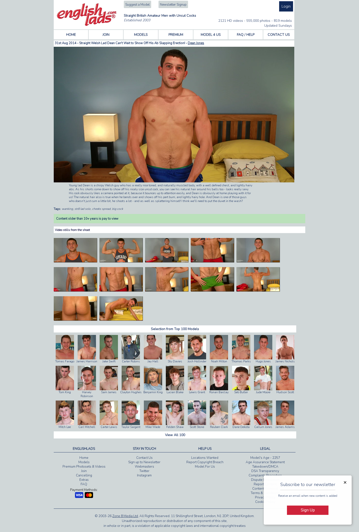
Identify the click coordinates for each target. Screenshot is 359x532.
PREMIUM (176, 34)
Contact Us (144, 458)
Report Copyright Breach (204, 462)
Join (84, 471)
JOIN (106, 34)
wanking (67, 209)
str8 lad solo (82, 209)
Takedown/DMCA (265, 466)
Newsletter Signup (173, 4)
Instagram (144, 475)
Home (83, 458)
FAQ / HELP (245, 34)
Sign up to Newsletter (144, 462)
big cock (117, 209)
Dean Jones (196, 43)
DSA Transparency (265, 471)
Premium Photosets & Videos (84, 466)
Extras (84, 480)
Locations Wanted (204, 458)
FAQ (84, 484)
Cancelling (84, 475)
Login (286, 6)
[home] (86, 25)
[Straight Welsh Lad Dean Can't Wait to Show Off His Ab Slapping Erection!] (75, 261)
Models (84, 462)
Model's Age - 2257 (265, 458)
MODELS (141, 34)
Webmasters (144, 466)
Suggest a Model (137, 4)
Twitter (144, 471)
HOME (71, 34)
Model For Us (205, 466)
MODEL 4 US (211, 34)
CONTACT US (279, 34)
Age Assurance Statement (265, 462)
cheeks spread (101, 209)
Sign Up (308, 510)
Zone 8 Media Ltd (125, 516)
